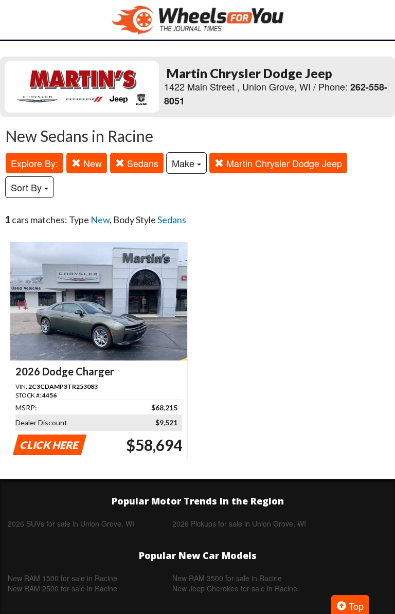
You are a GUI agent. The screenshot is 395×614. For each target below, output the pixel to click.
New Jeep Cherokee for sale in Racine (234, 588)
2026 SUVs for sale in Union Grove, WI (71, 523)
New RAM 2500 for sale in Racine (62, 588)
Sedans (141, 163)
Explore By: (34, 163)
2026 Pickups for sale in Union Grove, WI (239, 523)
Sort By (27, 187)
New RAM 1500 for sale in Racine (62, 578)
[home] (197, 20)
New (91, 163)
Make (184, 163)
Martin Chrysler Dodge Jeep (283, 163)
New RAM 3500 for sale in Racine (227, 578)
